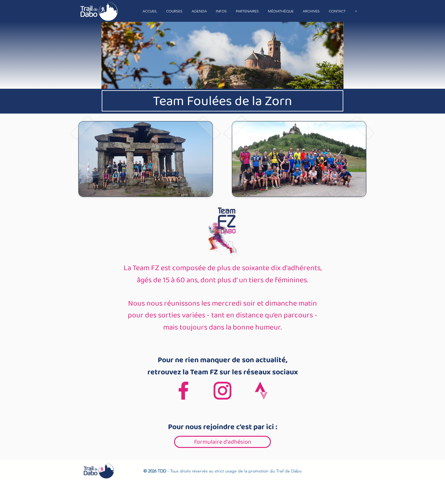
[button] (174, 11)
